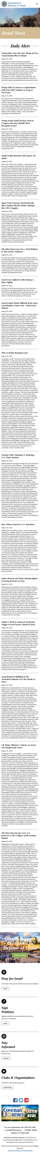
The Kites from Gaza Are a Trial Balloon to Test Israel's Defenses (19, 250)
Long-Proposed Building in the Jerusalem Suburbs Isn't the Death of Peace (18, 679)
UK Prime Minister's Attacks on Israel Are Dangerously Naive (18, 746)
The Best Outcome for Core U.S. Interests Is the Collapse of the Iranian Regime (18, 835)
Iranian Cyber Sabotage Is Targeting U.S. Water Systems (17, 456)
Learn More (7, 1087)
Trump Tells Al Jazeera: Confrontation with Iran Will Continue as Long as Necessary (18, 90)
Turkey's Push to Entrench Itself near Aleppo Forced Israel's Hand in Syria (18, 623)
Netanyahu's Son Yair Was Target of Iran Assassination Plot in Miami (19, 54)
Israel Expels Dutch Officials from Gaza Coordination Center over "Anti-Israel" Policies (19, 305)
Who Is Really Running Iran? (14, 353)
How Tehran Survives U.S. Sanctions (17, 524)
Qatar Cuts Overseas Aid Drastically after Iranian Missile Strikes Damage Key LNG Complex (18, 205)
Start (5, 988)
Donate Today (20, 955)
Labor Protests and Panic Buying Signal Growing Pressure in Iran (19, 579)
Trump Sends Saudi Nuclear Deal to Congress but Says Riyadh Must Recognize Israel (17, 123)
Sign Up (6, 1058)
